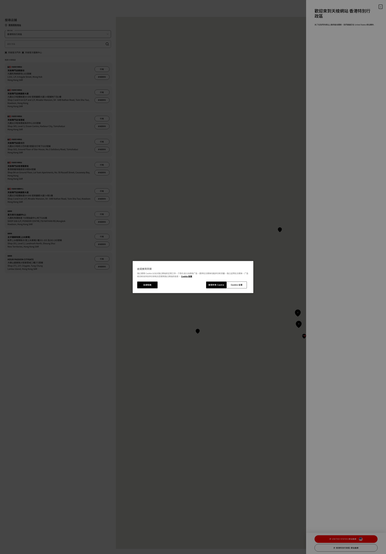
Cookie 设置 (237, 284)
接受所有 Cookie (216, 284)
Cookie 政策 (186, 276)
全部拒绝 (147, 284)
